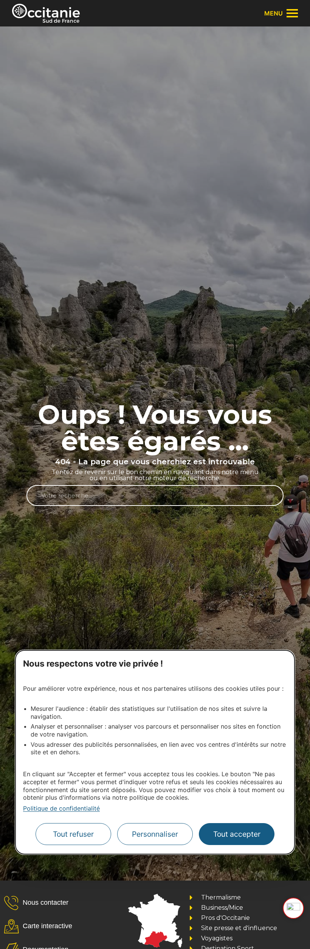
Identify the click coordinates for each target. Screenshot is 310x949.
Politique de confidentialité (61, 808)
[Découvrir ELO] (293, 908)
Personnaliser (155, 834)
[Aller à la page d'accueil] (46, 13)
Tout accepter (236, 834)
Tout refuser (73, 834)
